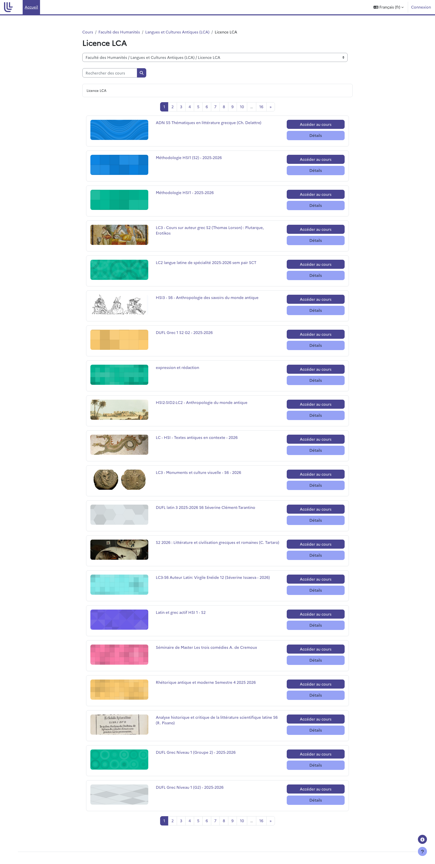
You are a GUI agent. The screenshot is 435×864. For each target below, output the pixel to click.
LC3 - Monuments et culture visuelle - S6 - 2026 (198, 472)
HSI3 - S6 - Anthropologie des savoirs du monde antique (207, 297)
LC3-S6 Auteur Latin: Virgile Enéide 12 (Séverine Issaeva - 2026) (213, 577)
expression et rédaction (177, 367)
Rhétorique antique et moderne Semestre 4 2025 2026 (206, 682)
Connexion (421, 7)
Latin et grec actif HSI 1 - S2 (181, 612)
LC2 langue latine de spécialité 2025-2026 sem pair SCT (206, 262)
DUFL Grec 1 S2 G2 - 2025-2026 (184, 332)
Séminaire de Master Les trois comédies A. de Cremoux (206, 647)
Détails (315, 135)
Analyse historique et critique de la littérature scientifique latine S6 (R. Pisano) (217, 720)
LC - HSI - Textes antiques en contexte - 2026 (197, 437)
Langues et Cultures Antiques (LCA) (177, 31)
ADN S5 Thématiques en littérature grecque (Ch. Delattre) (208, 122)
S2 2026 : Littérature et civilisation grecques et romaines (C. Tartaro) (217, 542)
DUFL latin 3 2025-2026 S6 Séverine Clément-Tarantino (205, 507)
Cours (87, 31)
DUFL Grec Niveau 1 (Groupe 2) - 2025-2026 (196, 752)
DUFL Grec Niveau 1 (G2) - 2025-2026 (190, 787)
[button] (388, 7)
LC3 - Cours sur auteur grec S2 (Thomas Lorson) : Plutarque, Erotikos (210, 230)
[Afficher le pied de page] (422, 851)
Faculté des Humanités (119, 31)
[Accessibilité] (422, 839)
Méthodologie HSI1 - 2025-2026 (185, 192)
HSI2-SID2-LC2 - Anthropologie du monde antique (201, 402)
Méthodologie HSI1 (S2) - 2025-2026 (189, 157)
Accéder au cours (316, 124)
